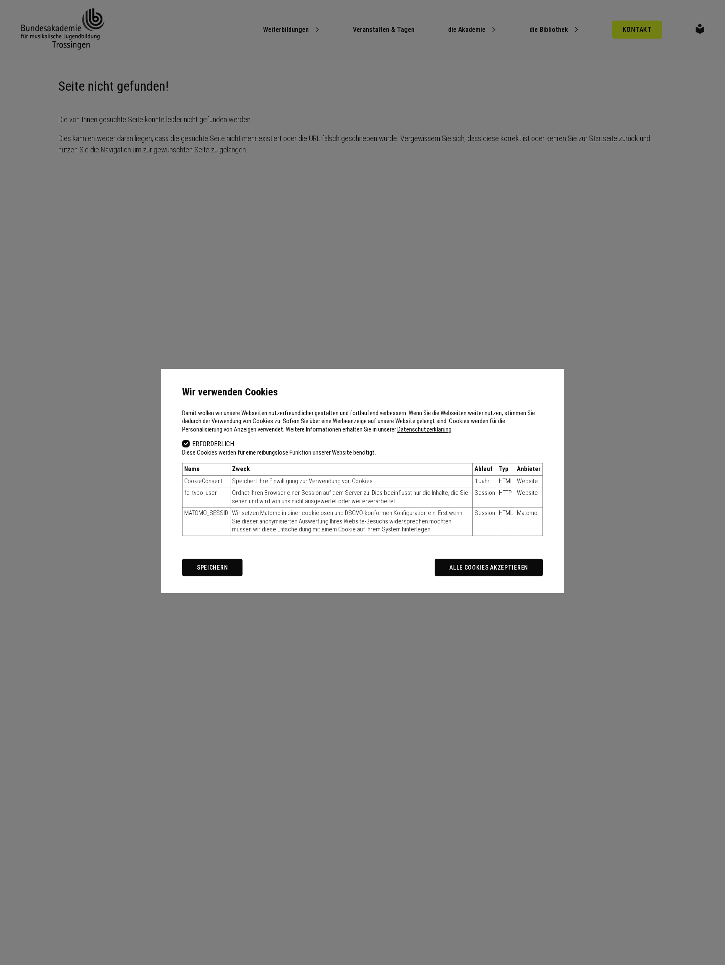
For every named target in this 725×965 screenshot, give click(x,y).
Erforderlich (213, 444)
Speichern (212, 567)
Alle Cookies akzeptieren (488, 567)
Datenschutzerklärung (424, 429)
